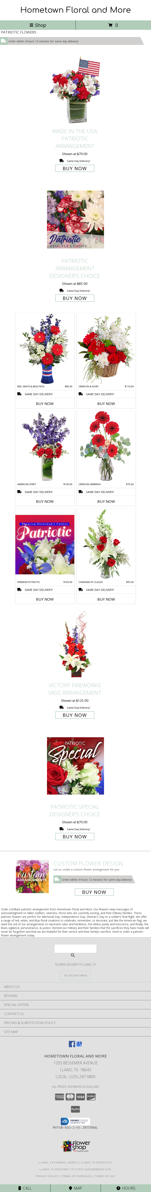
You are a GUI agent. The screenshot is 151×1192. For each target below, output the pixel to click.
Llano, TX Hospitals (96, 1162)
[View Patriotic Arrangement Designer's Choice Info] (75, 219)
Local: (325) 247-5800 (75, 1076)
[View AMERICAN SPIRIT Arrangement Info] (44, 446)
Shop (40, 25)
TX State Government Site (91, 1169)
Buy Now (75, 168)
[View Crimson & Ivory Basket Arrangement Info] (106, 348)
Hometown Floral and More (75, 10)
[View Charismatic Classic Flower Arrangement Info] (106, 544)
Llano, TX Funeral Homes (58, 1162)
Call (26, 1188)
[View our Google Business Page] (79, 1046)
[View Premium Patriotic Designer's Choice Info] (44, 544)
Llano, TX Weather (54, 1169)
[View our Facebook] (72, 1046)
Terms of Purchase (76, 1176)
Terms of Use (105, 1176)
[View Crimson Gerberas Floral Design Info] (106, 446)
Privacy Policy (47, 1176)
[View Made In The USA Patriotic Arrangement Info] (75, 90)
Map (77, 1188)
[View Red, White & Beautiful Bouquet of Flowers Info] (44, 349)
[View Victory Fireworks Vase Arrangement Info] (75, 644)
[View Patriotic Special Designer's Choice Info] (75, 766)
